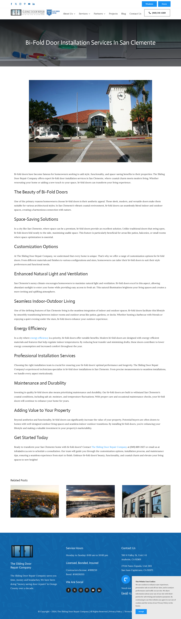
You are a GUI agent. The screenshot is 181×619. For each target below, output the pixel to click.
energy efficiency (39, 337)
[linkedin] (34, 4)
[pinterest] (25, 4)
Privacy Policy (115, 611)
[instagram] (20, 4)
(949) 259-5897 (130, 593)
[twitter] (16, 4)
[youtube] (29, 4)
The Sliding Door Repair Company (109, 447)
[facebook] (11, 4)
